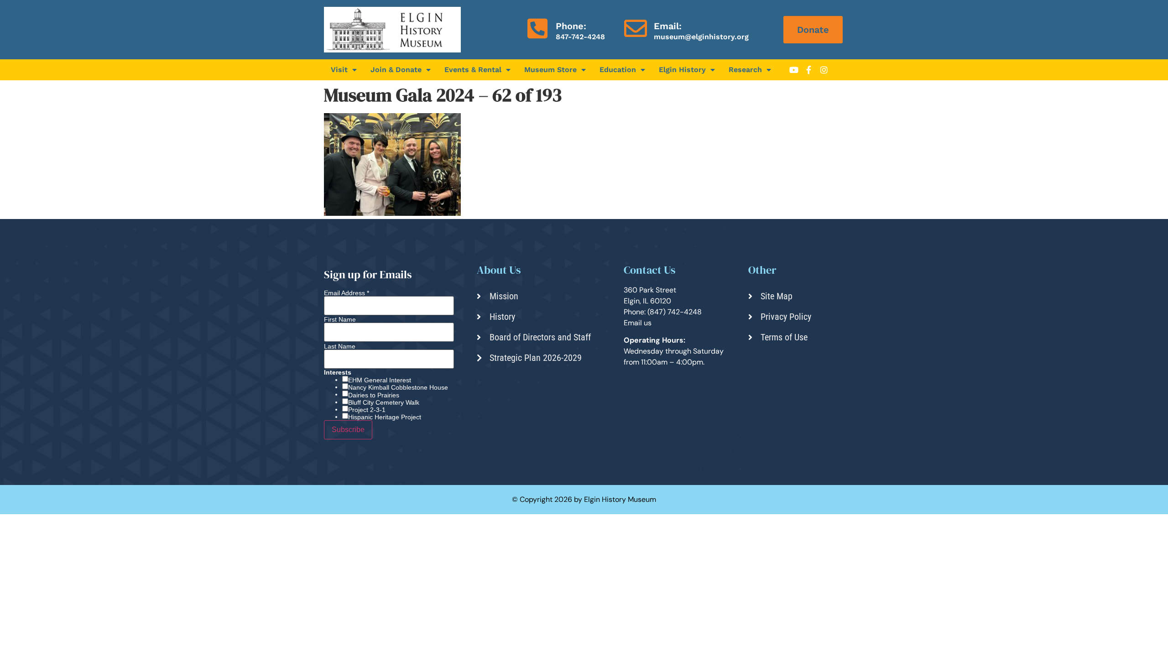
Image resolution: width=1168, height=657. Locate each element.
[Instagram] (824, 70)
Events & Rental (472, 69)
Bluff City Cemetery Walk (383, 402)
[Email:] (635, 28)
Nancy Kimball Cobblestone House (398, 387)
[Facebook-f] (809, 70)
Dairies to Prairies (373, 395)
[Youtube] (794, 70)
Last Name (339, 346)
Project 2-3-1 (367, 410)
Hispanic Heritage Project (384, 417)
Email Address (346, 293)
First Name (340, 319)
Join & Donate (396, 69)
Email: (668, 26)
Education (618, 69)
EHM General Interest (379, 380)
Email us (638, 323)
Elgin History (682, 69)
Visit (339, 69)
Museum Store (550, 69)
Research (745, 69)
